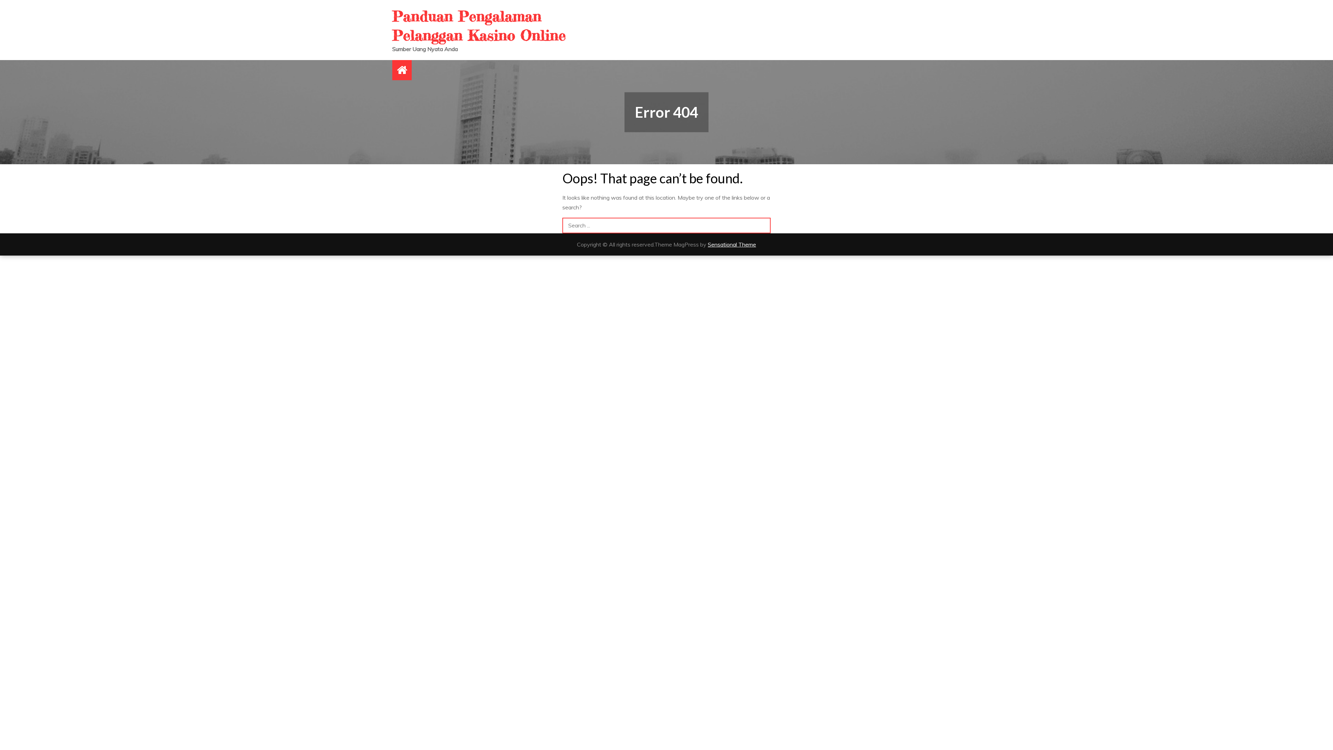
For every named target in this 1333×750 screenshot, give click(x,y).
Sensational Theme (732, 244)
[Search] (763, 225)
